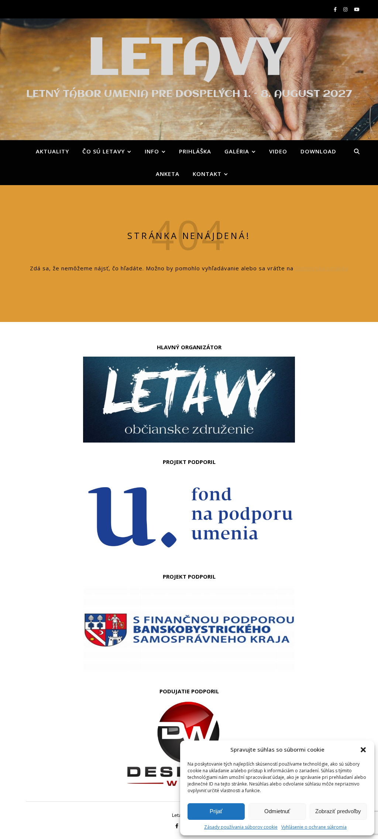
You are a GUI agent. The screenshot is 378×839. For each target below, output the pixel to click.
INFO (152, 151)
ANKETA (167, 173)
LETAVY (189, 60)
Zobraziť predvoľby (338, 811)
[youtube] (357, 9)
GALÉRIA (236, 151)
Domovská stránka (321, 268)
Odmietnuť (277, 811)
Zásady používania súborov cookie (241, 827)
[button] (363, 749)
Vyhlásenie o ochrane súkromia (314, 827)
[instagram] (345, 9)
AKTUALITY (52, 151)
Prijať (216, 811)
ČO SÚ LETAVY (103, 151)
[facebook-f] (336, 9)
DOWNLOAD (318, 151)
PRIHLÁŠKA (195, 151)
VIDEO (278, 151)
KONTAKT (207, 173)
